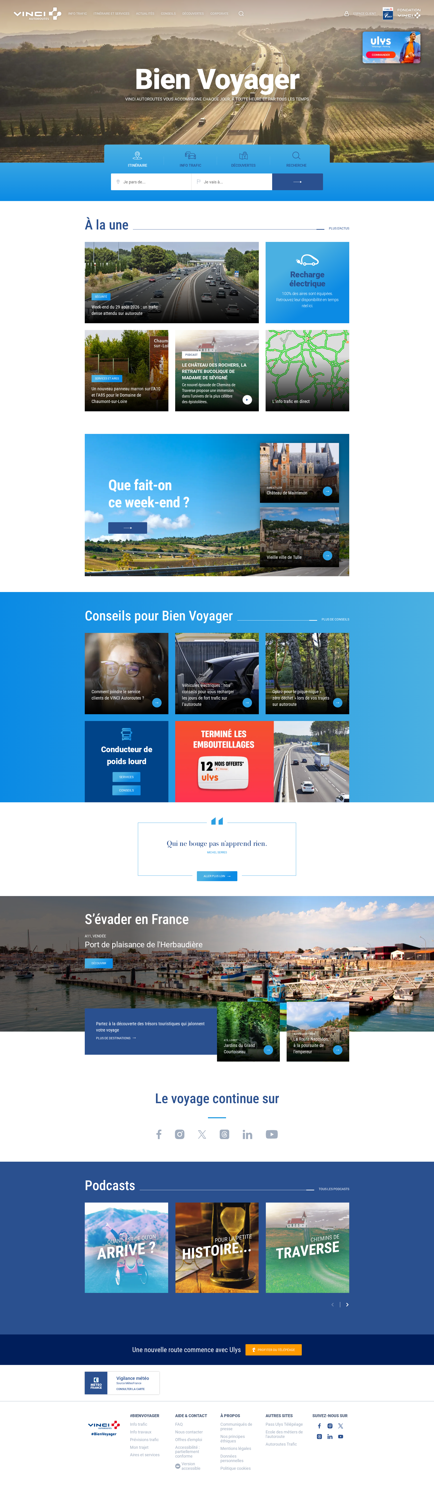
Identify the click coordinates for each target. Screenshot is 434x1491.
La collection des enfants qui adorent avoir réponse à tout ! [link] (126, 1238)
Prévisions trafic (144, 1439)
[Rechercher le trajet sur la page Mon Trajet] (297, 181)
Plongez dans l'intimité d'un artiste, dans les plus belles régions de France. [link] (307, 1238)
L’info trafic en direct (291, 401)
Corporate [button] (219, 13)
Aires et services (145, 1455)
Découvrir (99, 963)
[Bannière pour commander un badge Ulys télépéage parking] (391, 47)
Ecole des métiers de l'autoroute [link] (284, 1434)
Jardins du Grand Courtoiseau (239, 1048)
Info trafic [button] (77, 13)
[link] (388, 13)
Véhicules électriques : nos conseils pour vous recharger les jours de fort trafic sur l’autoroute (208, 695)
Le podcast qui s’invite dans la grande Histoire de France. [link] (217, 1238)
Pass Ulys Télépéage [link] (284, 1424)
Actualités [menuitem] (145, 13)
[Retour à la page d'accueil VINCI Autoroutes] (37, 13)
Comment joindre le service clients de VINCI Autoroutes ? (118, 695)
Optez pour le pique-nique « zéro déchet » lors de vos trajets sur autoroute (300, 698)
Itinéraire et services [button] (111, 13)
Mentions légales (235, 1448)
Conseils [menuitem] (168, 13)
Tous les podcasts (334, 1189)
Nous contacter (189, 1432)
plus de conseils (335, 619)
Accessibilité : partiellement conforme (187, 1451)
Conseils (126, 790)
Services (126, 777)
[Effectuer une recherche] (241, 13)
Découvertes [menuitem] (193, 13)
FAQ (179, 1424)
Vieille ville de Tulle (284, 557)
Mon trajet (139, 1447)
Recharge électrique (307, 279)
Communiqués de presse (236, 1426)
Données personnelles (231, 1458)
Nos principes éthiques (232, 1438)
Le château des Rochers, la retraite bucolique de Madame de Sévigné (214, 371)
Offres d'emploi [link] (188, 1439)
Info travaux (140, 1432)
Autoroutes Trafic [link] (281, 1444)
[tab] (137, 160)
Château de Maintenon (287, 493)
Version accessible (191, 1466)
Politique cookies (235, 1468)
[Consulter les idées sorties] (127, 528)
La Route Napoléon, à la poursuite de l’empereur (311, 1045)
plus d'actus (339, 228)
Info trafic (138, 1424)
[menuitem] (360, 13)
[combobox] (151, 181)
